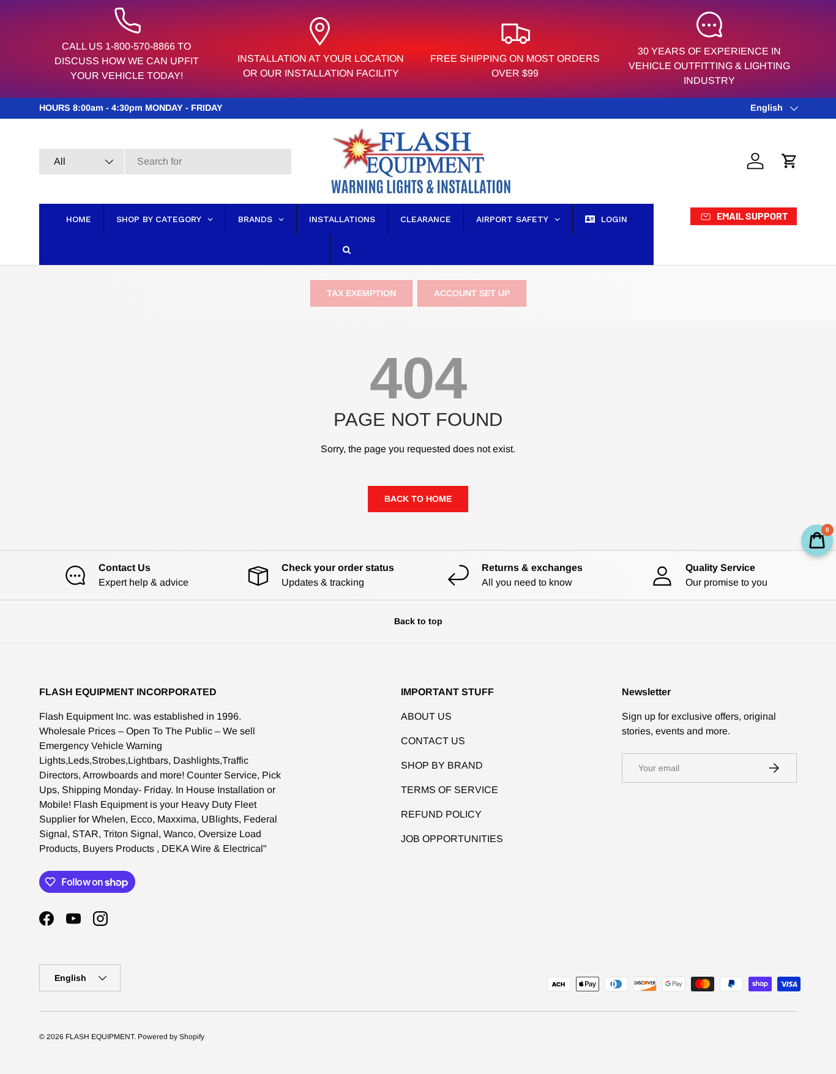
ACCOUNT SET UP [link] (472, 293)
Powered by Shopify (171, 1036)
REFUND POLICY (441, 814)
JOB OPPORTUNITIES (452, 838)
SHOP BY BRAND (442, 765)
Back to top (418, 621)
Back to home (418, 499)
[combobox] (165, 161)
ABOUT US (426, 716)
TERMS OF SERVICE (449, 790)
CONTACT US (433, 741)
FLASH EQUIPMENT (99, 1036)
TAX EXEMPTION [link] (361, 293)
